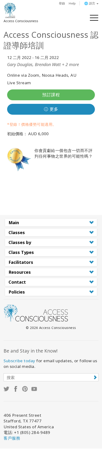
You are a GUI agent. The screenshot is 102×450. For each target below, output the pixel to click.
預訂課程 (51, 94)
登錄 (62, 3)
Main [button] (14, 222)
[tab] (51, 223)
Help (72, 3)
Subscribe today (19, 360)
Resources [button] (20, 272)
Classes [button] (17, 232)
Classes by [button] (20, 242)
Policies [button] (17, 292)
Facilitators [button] (21, 262)
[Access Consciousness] (10, 10)
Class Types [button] (21, 252)
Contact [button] (17, 282)
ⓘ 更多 (51, 109)
